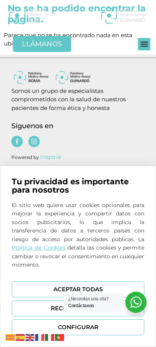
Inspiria (50, 156)
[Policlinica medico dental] (42, 15)
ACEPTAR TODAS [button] (78, 289)
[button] (144, 44)
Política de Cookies (39, 247)
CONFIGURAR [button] (78, 327)
